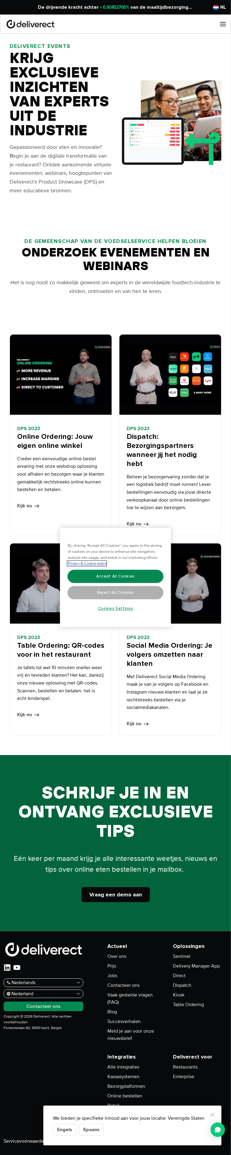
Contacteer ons (123, 985)
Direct (179, 976)
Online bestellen (124, 1096)
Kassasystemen (123, 1077)
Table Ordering (188, 1005)
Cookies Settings (115, 608)
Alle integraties (123, 1067)
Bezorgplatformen (126, 1086)
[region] (115, 577)
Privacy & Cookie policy (87, 563)
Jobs (112, 976)
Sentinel (181, 956)
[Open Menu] (223, 24)
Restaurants (185, 1067)
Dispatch (182, 985)
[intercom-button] (218, 1129)
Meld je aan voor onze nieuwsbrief (130, 1034)
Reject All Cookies (115, 592)
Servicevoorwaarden (25, 1141)
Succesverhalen (124, 1021)
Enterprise (183, 1077)
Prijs (111, 966)
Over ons (116, 956)
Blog (112, 1012)
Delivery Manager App (196, 966)
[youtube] (16, 967)
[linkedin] (7, 967)
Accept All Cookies (115, 576)
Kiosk (178, 995)
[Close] (212, 1115)
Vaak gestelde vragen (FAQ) (130, 998)
